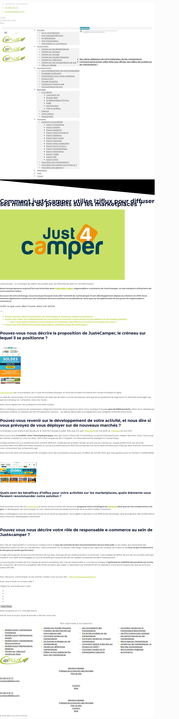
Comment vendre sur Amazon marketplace (96, 640)
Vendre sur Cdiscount (15, 651)
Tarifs (2, 17)
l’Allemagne (90, 430)
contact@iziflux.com (14, 11)
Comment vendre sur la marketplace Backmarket (133, 629)
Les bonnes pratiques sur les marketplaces (56, 643)
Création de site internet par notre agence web (57, 632)
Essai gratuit (85, 28)
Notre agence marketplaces (134, 641)
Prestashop (33, 506)
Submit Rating (6, 606)
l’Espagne (116, 430)
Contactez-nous (8, 20)
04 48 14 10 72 (11, 7)
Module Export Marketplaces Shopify (19, 636)
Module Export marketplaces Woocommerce (19, 642)
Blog (2, 22)
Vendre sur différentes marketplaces (54, 648)
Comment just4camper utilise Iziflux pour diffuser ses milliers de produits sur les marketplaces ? (116, 63)
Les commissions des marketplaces (92, 629)
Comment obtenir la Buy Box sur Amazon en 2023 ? (97, 645)
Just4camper (7, 392)
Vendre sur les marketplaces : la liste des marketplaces (136, 645)
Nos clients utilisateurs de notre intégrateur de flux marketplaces (111, 59)
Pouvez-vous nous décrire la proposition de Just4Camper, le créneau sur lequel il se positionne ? (49, 316)
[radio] (80, 591)
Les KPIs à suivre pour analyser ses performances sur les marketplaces (135, 636)
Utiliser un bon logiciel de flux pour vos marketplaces (57, 653)
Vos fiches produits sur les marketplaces (94, 634)
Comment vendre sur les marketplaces (55, 637)
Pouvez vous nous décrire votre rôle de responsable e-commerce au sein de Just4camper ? (46, 324)
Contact (76, 685)
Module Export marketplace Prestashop (18, 631)
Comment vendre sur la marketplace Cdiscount (93, 651)
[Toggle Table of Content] (2, 311)
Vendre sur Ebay (13, 654)
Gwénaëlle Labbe (64, 288)
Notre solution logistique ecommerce (132, 651)
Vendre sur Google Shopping (57, 628)
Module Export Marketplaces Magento (19, 647)
